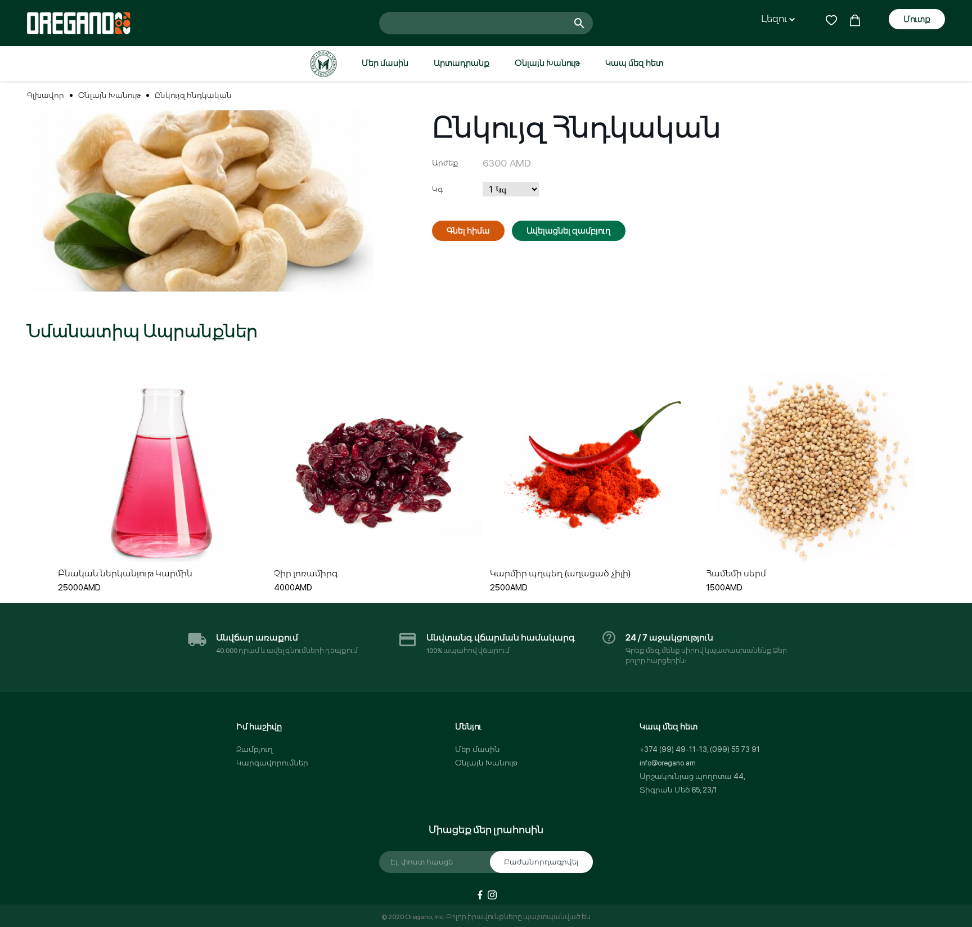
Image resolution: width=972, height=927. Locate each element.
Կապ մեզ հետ (634, 63)
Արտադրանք (461, 63)
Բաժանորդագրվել (541, 862)
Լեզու (775, 19)
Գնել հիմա (468, 230)
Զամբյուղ (254, 749)
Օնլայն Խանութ (547, 63)
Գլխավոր (45, 95)
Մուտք (916, 19)
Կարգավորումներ (272, 763)
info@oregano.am (668, 763)
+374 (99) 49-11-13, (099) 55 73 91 (700, 749)
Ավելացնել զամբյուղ (568, 230)
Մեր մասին (385, 63)
